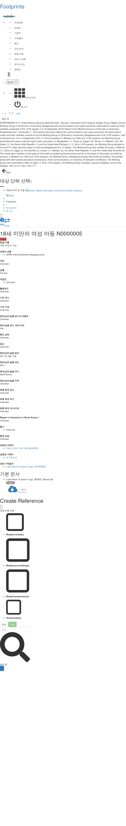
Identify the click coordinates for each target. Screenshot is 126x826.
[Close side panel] (1, 216)
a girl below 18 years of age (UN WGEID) (26, 466)
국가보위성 (11, 457)
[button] (2, 222)
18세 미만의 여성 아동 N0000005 (22, 448)
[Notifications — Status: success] (8, 74)
